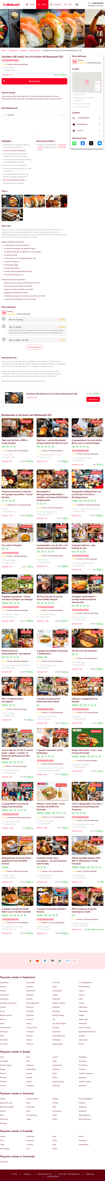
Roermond (56, 1032)
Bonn (2, 1115)
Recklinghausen (84, 1115)
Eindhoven (30, 1007)
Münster (82, 1103)
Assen (2, 1011)
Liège (54, 1061)
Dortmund (4, 1119)
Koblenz (55, 1099)
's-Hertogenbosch (85, 982)
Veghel (81, 1015)
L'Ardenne (30, 1086)
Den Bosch (4, 1040)
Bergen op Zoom (6, 1015)
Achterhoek (4, 982)
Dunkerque (30, 1136)
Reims (54, 1149)
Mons (54, 1073)
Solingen (3, 1123)
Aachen (3, 1099)
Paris (54, 1144)
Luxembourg (57, 1065)
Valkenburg (83, 1007)
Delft (2, 1036)
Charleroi (3, 1081)
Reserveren (93, 399)
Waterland (83, 1023)
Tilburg (81, 991)
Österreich (4, 1162)
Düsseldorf (30, 1107)
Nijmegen (56, 1007)
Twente (81, 995)
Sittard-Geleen (84, 987)
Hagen (28, 1119)
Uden (81, 999)
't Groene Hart (31, 1027)
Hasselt (29, 1073)
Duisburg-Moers (32, 1099)
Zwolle (81, 1044)
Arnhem (3, 1007)
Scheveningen (57, 1044)
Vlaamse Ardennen (86, 1073)
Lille (28, 1149)
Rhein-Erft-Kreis (85, 1119)
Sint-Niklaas (83, 1065)
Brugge (2, 1069)
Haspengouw (31, 1069)
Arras (2, 1140)
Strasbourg (83, 1140)
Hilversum (56, 982)
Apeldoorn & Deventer (8, 1003)
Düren (28, 1103)
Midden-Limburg (58, 1003)
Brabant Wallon (6, 1065)
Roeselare (82, 1061)
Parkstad (55, 1027)
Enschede (29, 1011)
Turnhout (82, 1069)
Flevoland (30, 1015)
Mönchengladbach (85, 1099)
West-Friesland (84, 1027)
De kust (3, 1086)
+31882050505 (52, 1176)
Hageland (29, 1065)
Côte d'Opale (5, 1149)
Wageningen (83, 1019)
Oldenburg (83, 1107)
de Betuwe (4, 1032)
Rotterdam (56, 1040)
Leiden (55, 995)
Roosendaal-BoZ (58, 1036)
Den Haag (3, 1044)
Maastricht (56, 999)
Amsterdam (4, 999)
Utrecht (81, 1003)
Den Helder (30, 982)
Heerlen (29, 1040)
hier (7, 150)
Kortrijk (29, 1081)
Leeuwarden (57, 991)
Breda (2, 1023)
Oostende (56, 1086)
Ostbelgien (83, 1057)
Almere (3, 991)
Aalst (2, 1057)
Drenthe (29, 999)
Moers (54, 1115)
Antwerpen (4, 1061)
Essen (28, 1111)
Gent (28, 1061)
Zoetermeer (83, 1040)
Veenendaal (83, 1011)
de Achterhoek (5, 1027)
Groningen (30, 1032)
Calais (2, 1144)
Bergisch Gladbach (7, 1107)
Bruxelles (3, 1077)
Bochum (3, 1111)
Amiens (3, 1136)
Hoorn (54, 987)
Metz (54, 1136)
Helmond (29, 1044)
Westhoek (82, 1086)
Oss (53, 1019)
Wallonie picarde (85, 1081)
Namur (55, 1077)
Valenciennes (84, 1144)
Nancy (54, 1140)
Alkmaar (3, 987)
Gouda (28, 1023)
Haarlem (29, 1036)
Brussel (3, 1073)
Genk (28, 1057)
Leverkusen (56, 1111)
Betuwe (3, 1019)
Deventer (29, 987)
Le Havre (29, 1144)
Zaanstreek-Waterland (87, 1032)
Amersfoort (4, 995)
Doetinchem (30, 991)
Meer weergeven (34, 347)
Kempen (29, 1077)
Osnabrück (83, 1111)
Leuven (55, 1057)
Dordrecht (30, 995)
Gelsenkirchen (31, 1115)
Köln (54, 1107)
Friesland (29, 1019)
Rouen (81, 1136)
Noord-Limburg (58, 1015)
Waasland (82, 1077)
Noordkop (56, 1011)
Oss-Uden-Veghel (59, 1023)
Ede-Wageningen (32, 1003)
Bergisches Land (6, 1103)
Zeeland (82, 1036)
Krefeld (55, 1103)
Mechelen (56, 1069)
